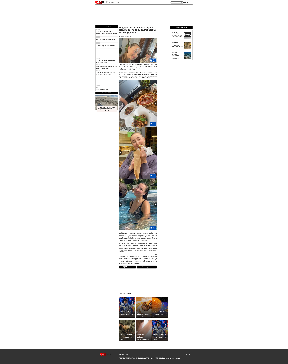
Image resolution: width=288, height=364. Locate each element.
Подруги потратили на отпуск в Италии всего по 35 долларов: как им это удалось (137, 30)
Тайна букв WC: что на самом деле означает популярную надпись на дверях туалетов (106, 33)
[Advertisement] (144, 15)
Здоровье (112, 2)
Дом (117, 2)
